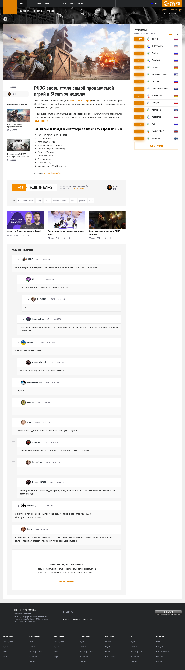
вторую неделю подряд (79, 101)
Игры (5, 656)
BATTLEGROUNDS (25, 200)
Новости (37, 11)
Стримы (49, 11)
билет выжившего (60, 200)
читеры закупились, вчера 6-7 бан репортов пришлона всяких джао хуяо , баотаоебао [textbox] (56, 268)
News (22, 4)
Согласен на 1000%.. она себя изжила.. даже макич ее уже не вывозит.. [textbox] (55, 451)
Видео (107, 647)
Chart (73, 200)
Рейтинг (76, 620)
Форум (108, 642)
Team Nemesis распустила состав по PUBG (66, 233)
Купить (32, 642)
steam (47, 200)
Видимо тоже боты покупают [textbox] (28, 351)
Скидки (32, 661)
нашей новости (41, 121)
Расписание (110, 656)
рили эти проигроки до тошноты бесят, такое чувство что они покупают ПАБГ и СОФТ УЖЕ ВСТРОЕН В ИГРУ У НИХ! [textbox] (69, 329)
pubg (39, 200)
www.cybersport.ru (53, 173)
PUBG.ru (17, 617)
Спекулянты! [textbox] (21, 391)
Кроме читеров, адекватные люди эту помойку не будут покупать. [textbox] (46, 431)
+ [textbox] (25, 307)
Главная (24, 11)
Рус (176, 34)
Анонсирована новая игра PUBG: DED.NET (105, 233)
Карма (66, 620)
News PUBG (68, 612)
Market (47, 4)
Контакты (87, 620)
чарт (91, 200)
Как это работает (36, 651)
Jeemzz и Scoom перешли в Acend (24, 231)
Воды (107, 651)
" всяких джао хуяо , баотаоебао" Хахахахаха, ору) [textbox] (44, 287)
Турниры (6, 647)
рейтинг (82, 200)
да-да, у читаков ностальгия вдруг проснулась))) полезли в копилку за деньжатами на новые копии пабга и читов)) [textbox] (68, 492)
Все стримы (156, 145)
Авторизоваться (66, 581)
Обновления (8, 642)
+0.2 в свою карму (76, 189)
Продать (32, 647)
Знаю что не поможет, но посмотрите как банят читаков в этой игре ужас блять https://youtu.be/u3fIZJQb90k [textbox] (53, 516)
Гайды (5, 651)
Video (80, 4)
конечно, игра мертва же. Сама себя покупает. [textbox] (42, 371)
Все (170, 34)
